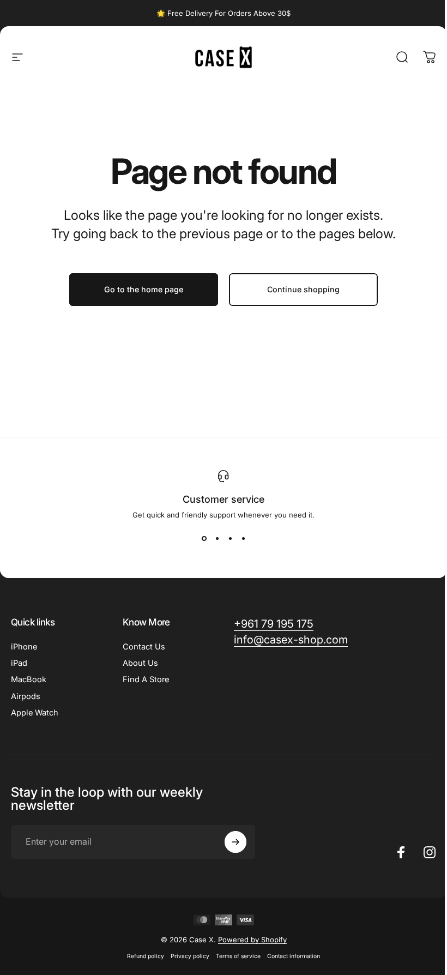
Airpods (25, 696)
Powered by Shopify (252, 939)
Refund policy (145, 956)
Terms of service (238, 956)
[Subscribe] (235, 842)
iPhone (24, 647)
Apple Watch (34, 713)
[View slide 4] (243, 538)
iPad (19, 663)
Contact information (293, 956)
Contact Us (144, 647)
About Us (140, 663)
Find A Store (146, 679)
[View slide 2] (217, 538)
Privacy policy (190, 956)
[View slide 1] (203, 538)
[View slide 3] (230, 538)
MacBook (28, 679)
